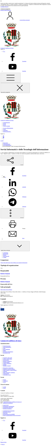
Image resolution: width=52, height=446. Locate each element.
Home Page (5, 142)
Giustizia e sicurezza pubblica (9, 369)
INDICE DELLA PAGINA (5, 250)
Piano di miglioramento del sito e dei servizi (11, 415)
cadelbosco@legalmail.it (8, 403)
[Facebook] (3, 136)
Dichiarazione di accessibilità (9, 414)
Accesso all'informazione (8, 128)
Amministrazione (6, 144)
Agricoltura (5, 130)
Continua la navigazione (5, 9)
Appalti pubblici (6, 362)
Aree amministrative (7, 145)
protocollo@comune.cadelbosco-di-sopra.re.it (12, 401)
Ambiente (5, 371)
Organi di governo (6, 346)
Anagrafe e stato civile (7, 357)
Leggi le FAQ (6, 405)
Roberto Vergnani (5, 273)
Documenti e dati (6, 352)
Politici (4, 350)
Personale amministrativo (8, 351)
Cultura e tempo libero (7, 358)
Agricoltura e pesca (7, 374)
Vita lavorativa (6, 360)
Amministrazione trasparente (8, 410)
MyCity (3, 444)
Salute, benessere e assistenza (9, 372)
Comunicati (5, 380)
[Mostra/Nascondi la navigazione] (11, 78)
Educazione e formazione (8, 367)
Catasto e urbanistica (7, 363)
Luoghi (4, 386)
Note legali (5, 413)
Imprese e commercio (7, 361)
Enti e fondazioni (6, 349)
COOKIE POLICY (4, 6)
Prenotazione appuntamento (8, 406)
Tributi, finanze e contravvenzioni (9, 370)
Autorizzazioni (6, 373)
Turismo (4, 364)
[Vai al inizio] (1, 307)
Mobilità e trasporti (7, 365)
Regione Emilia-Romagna (6, 10)
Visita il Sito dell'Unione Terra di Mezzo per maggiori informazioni (14, 262)
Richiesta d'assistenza (7, 408)
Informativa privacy (7, 411)
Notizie (4, 379)
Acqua (4, 129)
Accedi (2, 140)
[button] (6, 122)
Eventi (4, 388)
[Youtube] (3, 137)
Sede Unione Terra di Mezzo (6, 289)
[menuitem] (14, 175)
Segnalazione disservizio (8, 407)
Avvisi (4, 382)
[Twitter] (3, 138)
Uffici (4, 348)
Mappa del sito (3, 442)
